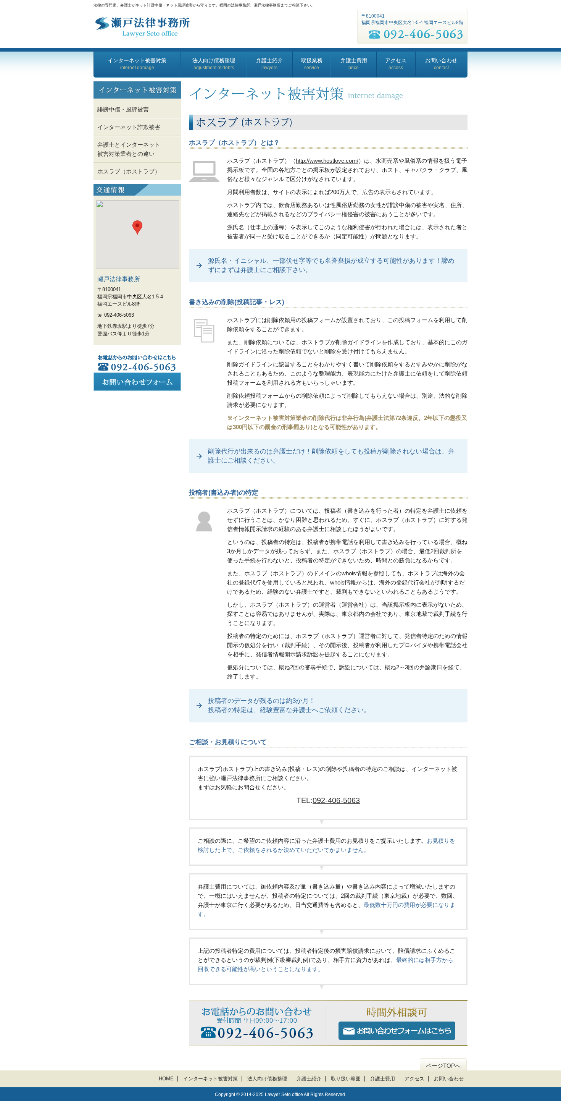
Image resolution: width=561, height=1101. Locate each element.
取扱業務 (311, 63)
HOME (166, 1079)
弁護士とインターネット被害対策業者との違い (128, 149)
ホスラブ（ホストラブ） (128, 171)
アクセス (395, 63)
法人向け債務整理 (213, 63)
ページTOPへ (443, 1065)
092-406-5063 (336, 800)
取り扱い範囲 (346, 1079)
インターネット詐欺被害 (128, 127)
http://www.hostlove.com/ (327, 160)
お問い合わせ (441, 63)
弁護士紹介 (269, 63)
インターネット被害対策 (137, 63)
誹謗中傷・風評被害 (123, 109)
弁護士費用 (353, 63)
